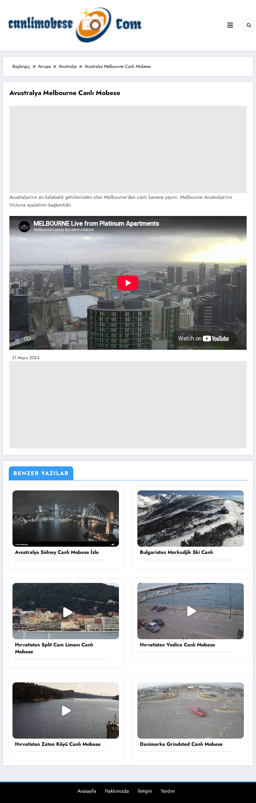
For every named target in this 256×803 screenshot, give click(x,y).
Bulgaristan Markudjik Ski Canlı (176, 552)
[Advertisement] (128, 149)
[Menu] (230, 25)
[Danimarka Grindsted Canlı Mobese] (190, 710)
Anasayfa (86, 791)
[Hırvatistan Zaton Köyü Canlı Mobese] (65, 710)
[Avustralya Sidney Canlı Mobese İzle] (65, 518)
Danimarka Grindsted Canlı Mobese (181, 744)
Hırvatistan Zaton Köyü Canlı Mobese (58, 744)
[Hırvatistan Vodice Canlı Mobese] (190, 610)
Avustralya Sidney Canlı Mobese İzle (57, 552)
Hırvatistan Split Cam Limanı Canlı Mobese (54, 648)
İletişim (145, 791)
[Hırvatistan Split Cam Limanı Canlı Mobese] (65, 610)
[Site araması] (249, 25)
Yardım (168, 791)
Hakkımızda (117, 791)
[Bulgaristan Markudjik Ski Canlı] (190, 518)
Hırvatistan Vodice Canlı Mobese (177, 644)
